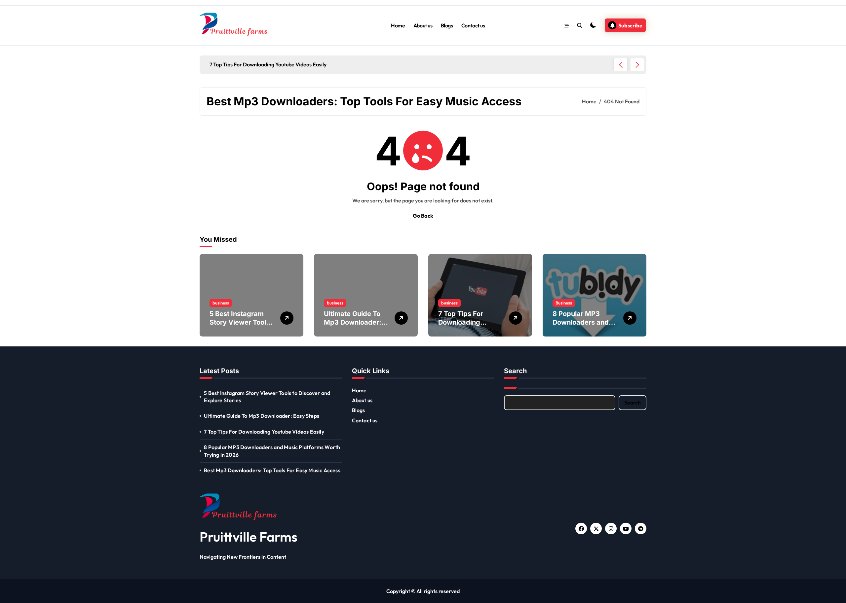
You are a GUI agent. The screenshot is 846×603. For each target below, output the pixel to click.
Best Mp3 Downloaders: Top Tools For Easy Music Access (272, 470)
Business (564, 302)
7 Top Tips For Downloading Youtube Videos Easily (264, 431)
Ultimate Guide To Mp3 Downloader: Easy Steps (352, 322)
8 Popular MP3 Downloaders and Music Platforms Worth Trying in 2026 (272, 451)
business (220, 302)
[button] (637, 64)
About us (422, 25)
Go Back (423, 215)
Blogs (447, 25)
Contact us (473, 25)
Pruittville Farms (248, 536)
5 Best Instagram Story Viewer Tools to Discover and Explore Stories (267, 397)
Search (632, 402)
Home (398, 25)
